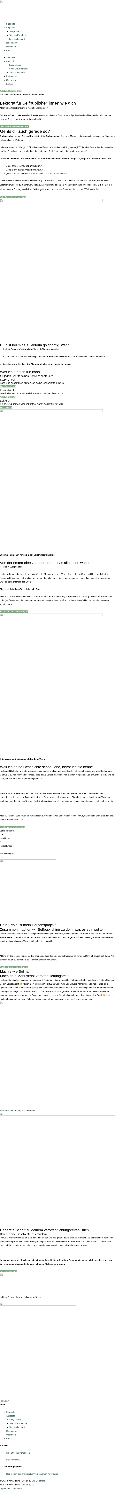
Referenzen (11, 43)
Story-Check (15, 31)
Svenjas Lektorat (17, 39)
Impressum (5, 1488)
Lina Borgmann (38, 1481)
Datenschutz (17, 1488)
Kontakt (9, 50)
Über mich (11, 47)
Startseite (10, 24)
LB (33, 1485)
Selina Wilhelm (6, 1110)
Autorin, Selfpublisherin (24, 1110)
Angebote (10, 28)
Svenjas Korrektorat (18, 35)
